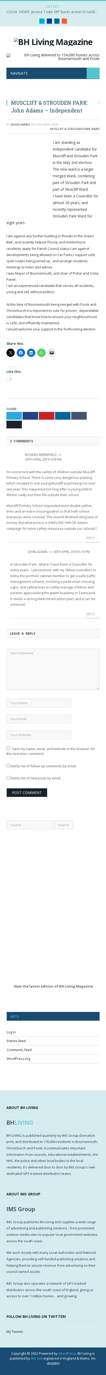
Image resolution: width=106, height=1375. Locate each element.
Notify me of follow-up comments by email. (44, 766)
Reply (91, 538)
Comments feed (19, 1049)
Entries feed (16, 1040)
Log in (11, 1032)
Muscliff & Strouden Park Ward (75, 129)
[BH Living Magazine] (53, 41)
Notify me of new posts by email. (36, 778)
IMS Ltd (36, 1358)
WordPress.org (18, 1058)
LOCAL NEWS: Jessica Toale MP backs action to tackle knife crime (54, 12)
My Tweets (14, 1331)
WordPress (67, 1353)
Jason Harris (20, 124)
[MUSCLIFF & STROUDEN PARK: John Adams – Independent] (53, 92)
